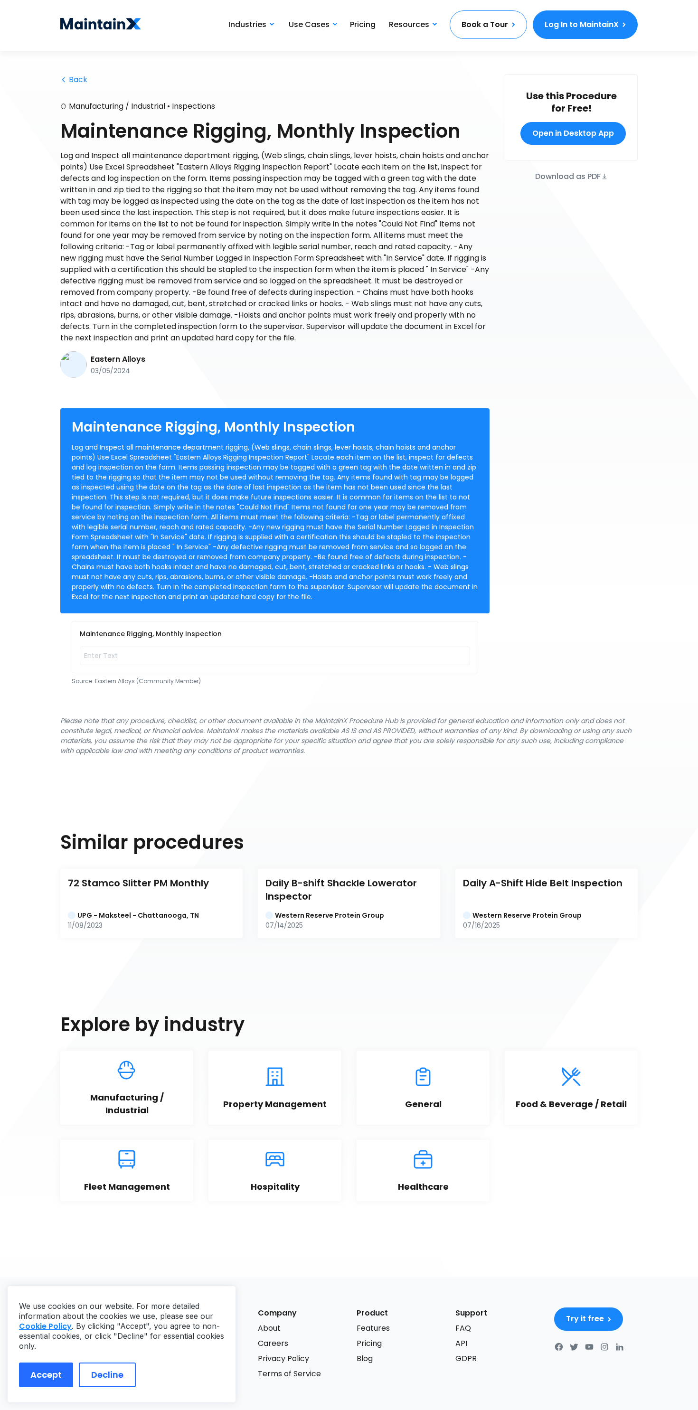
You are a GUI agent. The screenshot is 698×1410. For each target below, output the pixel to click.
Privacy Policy (283, 1358)
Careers (273, 1343)
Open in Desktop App (573, 133)
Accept (46, 1375)
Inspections (193, 106)
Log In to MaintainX (582, 24)
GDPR (466, 1358)
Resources (409, 24)
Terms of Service (289, 1373)
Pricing (363, 24)
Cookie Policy (45, 1326)
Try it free (585, 1318)
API (461, 1343)
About (269, 1328)
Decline (107, 1375)
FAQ (463, 1328)
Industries (247, 24)
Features (373, 1328)
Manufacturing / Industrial (117, 106)
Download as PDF (568, 176)
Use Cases (309, 24)
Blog (365, 1358)
